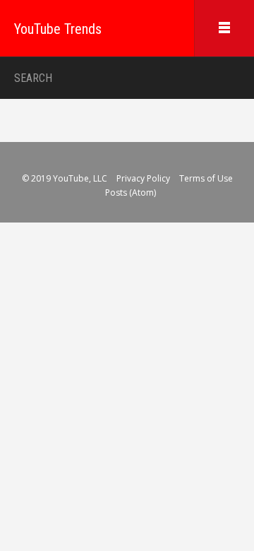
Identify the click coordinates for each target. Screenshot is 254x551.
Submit (227, 78)
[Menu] (224, 28)
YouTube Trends (58, 28)
